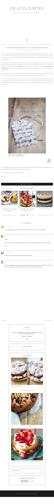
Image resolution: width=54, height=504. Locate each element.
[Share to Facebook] (30, 215)
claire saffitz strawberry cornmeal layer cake (27, 461)
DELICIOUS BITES (27, 8)
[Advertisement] (27, 28)
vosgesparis (8, 252)
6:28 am (18, 236)
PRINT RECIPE (27, 184)
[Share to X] (27, 215)
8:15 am (15, 252)
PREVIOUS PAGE (48, 320)
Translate (31, 482)
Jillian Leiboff (9, 236)
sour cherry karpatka (27, 390)
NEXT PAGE (4, 320)
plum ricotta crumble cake (27, 425)
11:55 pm (11, 226)
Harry (6, 226)
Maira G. (36, 493)
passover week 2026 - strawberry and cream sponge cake (27, 209)
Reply (51, 232)
